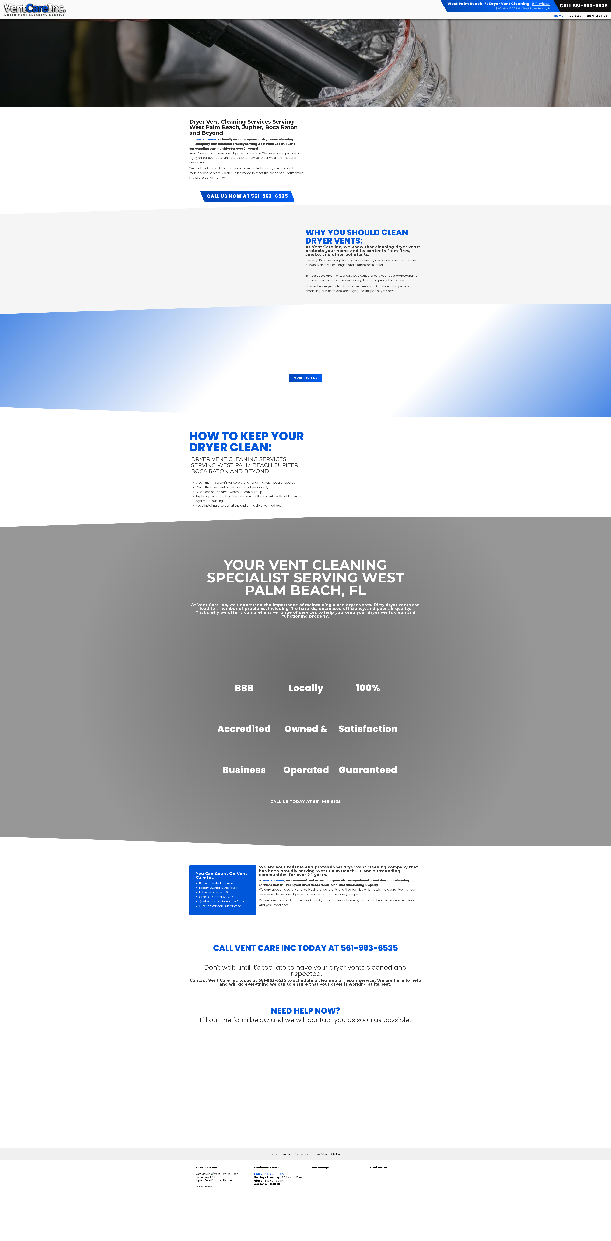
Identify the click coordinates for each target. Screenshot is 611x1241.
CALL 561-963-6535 (584, 5)
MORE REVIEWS (305, 378)
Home (558, 16)
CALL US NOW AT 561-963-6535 (247, 196)
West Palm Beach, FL (536, 8)
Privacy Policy (319, 1154)
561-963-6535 (204, 1186)
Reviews (575, 16)
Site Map (336, 1154)
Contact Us (597, 16)
